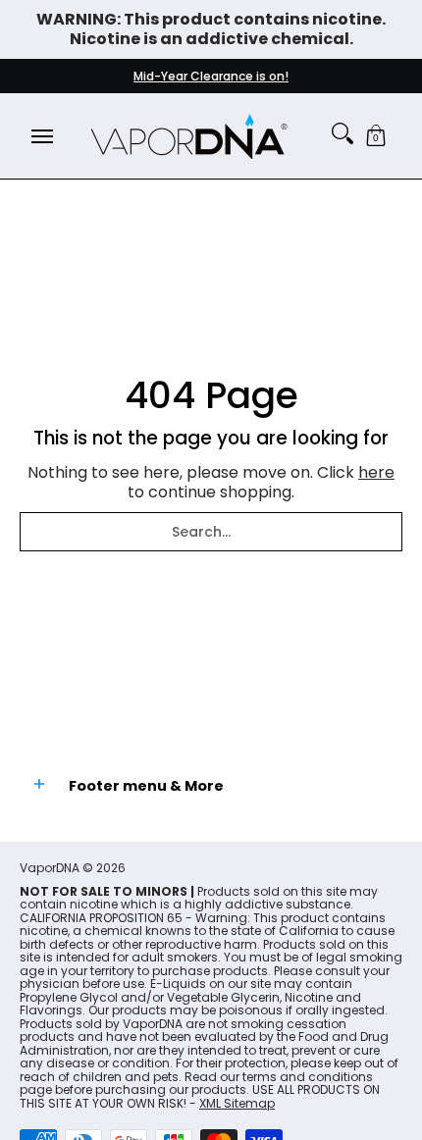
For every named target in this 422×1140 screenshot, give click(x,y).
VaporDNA (49, 867)
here (376, 472)
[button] (376, 136)
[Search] (342, 133)
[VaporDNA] (189, 136)
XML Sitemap (237, 1103)
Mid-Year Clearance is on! (211, 76)
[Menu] (41, 136)
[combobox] (211, 531)
